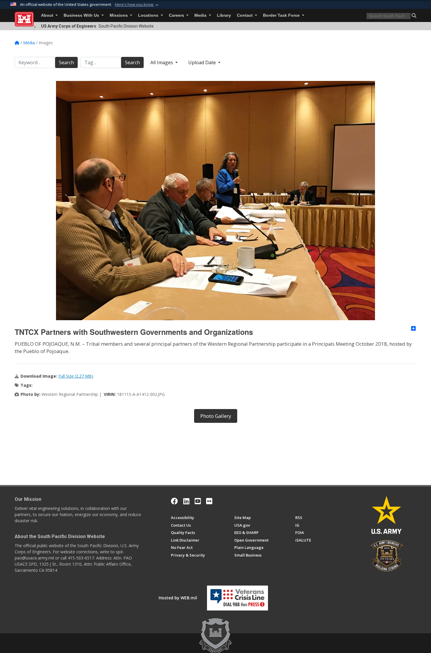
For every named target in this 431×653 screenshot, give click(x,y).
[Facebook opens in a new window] (174, 501)
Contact (245, 15)
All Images (162, 62)
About (48, 15)
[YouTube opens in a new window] (198, 501)
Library (224, 15)
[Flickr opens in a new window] (209, 501)
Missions (119, 15)
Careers (177, 15)
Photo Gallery (215, 416)
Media (201, 15)
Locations (148, 15)
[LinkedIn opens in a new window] (186, 501)
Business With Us (82, 15)
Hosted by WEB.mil (178, 598)
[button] (137, 5)
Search (66, 62)
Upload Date (202, 62)
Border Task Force (282, 15)
